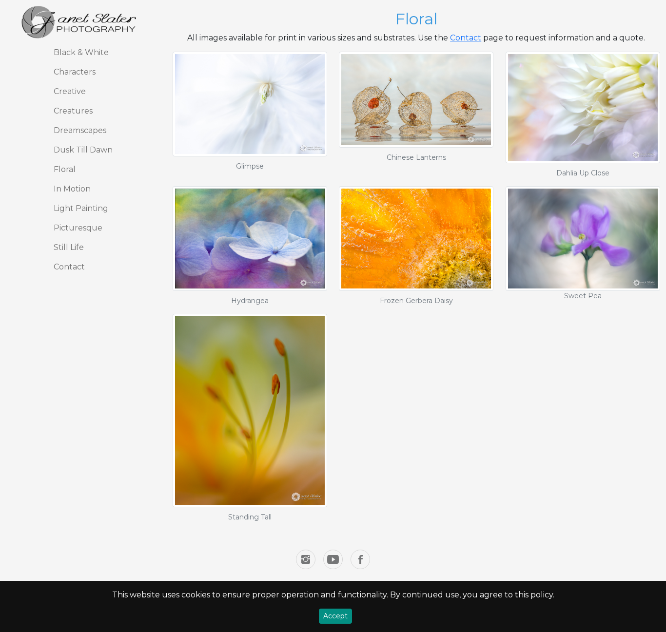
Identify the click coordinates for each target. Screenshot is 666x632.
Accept (335, 616)
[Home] (79, 22)
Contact (465, 37)
